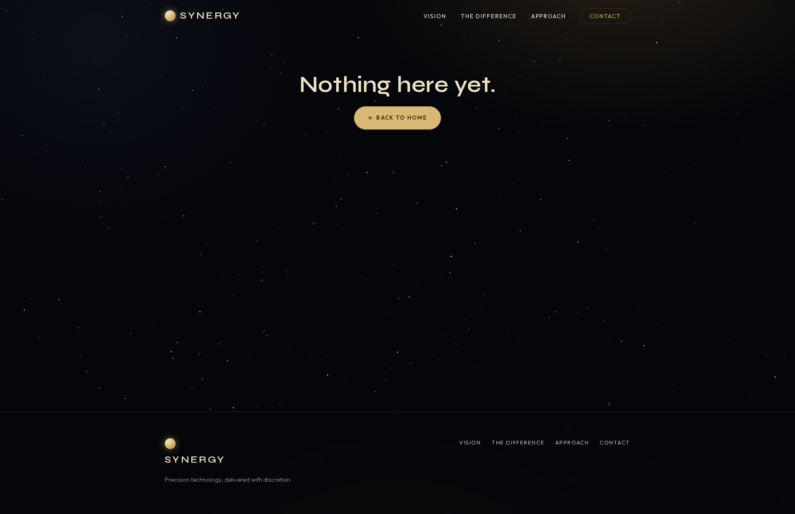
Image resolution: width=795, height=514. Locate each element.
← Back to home (397, 117)
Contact (605, 16)
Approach (548, 16)
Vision (435, 16)
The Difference (489, 16)
